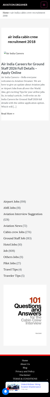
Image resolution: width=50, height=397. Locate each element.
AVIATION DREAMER (15, 4)
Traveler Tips (12, 275)
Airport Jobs (11, 201)
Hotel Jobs (10, 244)
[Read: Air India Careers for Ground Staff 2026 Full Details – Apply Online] (14, 53)
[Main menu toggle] (44, 5)
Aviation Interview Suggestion (22, 214)
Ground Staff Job (14, 238)
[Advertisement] (25, 168)
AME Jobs (9, 207)
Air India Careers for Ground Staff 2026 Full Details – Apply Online (22, 68)
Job (5, 250)
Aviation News (12, 225)
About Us (25, 364)
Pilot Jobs (9, 263)
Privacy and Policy (25, 371)
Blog (25, 367)
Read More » (7, 113)
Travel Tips (10, 269)
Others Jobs (11, 257)
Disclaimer (25, 375)
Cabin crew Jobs (13, 232)
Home (6, 12)
